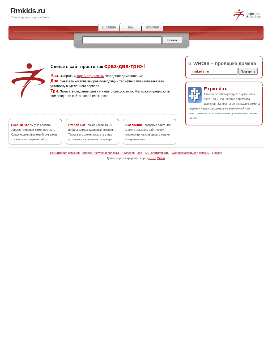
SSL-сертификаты (157, 152)
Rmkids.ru (28, 11)
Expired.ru (216, 88)
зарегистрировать (90, 76)
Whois (161, 158)
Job (139, 152)
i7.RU (152, 158)
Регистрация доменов (65, 152)
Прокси (217, 152)
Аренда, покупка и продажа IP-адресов (108, 152)
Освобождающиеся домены (191, 152)
